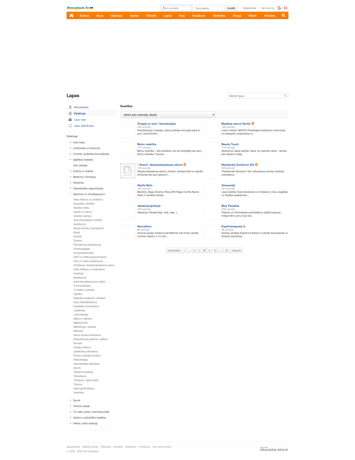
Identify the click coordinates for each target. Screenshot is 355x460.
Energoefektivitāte (84, 252)
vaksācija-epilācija (148, 206)
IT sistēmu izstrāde (84, 289)
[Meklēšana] (283, 15)
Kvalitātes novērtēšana (86, 306)
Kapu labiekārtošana (85, 302)
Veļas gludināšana (84, 388)
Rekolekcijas (81, 359)
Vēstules (269, 15)
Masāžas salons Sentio (236, 123)
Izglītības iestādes (83, 159)
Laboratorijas (81, 314)
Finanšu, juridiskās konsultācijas (91, 153)
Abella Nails (144, 185)
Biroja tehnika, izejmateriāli (89, 228)
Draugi (237, 15)
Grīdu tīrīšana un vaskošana (89, 269)
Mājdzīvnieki (81, 322)
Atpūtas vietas (81, 207)
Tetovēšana (80, 376)
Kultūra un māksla (83, 171)
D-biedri (151, 15)
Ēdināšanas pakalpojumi (87, 244)
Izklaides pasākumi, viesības (89, 298)
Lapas (168, 15)
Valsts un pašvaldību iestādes (89, 417)
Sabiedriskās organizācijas (88, 188)
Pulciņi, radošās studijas (87, 355)
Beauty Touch (230, 144)
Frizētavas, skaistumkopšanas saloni (94, 265)
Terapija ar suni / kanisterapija (156, 123)
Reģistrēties (249, 8)
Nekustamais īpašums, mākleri (91, 339)
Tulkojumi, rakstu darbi (86, 380)
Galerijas (116, 15)
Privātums (144, 446)
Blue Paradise (230, 206)
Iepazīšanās (73, 446)
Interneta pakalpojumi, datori (89, 281)
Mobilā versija (90, 446)
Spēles (134, 15)
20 (226, 250)
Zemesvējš (228, 185)
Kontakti (118, 446)
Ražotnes (78, 182)
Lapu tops (80, 119)
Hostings (78, 273)
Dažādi (78, 236)
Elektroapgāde (82, 248)
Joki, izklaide (80, 165)
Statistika (219, 15)
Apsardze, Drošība (84, 203)
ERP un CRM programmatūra (90, 257)
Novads (78, 343)
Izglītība (78, 294)
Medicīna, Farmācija (84, 176)
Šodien (84, 15)
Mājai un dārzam (83, 318)
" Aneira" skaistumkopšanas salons (159, 165)
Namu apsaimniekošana (87, 335)
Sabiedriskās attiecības (86, 363)
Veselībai (79, 392)
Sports (77, 367)
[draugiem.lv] (71, 15)
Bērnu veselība (146, 144)
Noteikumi (130, 446)
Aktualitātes (81, 107)
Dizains (78, 240)
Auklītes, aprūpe (83, 215)
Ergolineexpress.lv (233, 226)
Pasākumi (198, 15)
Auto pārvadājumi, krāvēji (88, 220)
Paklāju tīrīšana (82, 347)
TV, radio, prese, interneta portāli (91, 411)
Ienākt (231, 8)
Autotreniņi (80, 224)
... (189, 250)
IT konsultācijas (82, 285)
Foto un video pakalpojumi (88, 261)
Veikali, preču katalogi (85, 423)
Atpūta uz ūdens (83, 211)
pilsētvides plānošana (86, 351)
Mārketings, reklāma (85, 326)
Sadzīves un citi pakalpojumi (89, 194)
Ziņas (99, 15)
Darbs (167, 446)
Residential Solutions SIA (237, 165)
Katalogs (79, 113)
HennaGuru (144, 226)
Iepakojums (80, 277)
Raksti (252, 15)
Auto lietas (79, 142)
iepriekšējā (174, 250)
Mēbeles (78, 330)
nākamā (236, 250)
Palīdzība (106, 446)
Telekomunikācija (83, 372)
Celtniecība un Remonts (86, 148)
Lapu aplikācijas (84, 126)
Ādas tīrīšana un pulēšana (88, 199)
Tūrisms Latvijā (81, 406)
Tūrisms (78, 384)
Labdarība (79, 310)
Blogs (77, 232)
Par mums (158, 446)
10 (215, 250)
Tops (182, 15)
